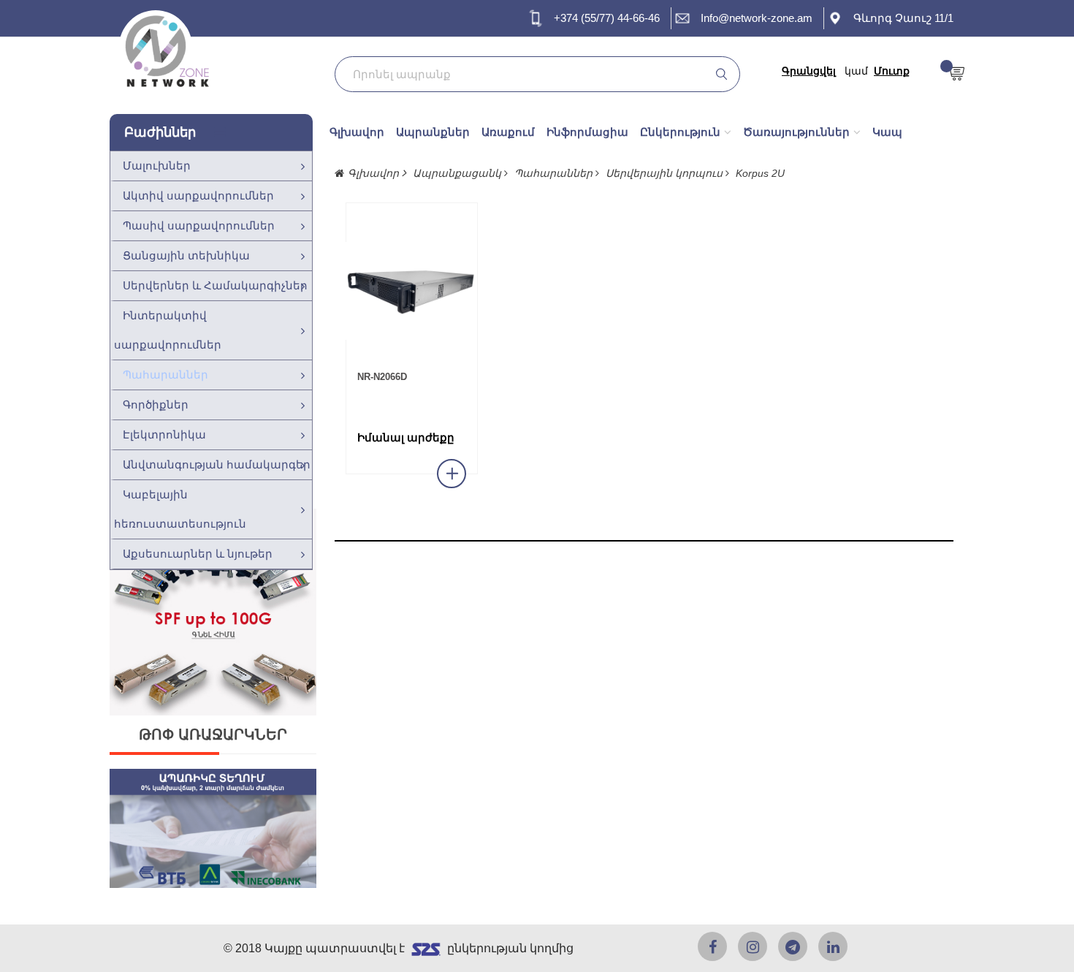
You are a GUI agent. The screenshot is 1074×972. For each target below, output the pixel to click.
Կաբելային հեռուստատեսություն (180, 509)
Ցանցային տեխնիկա (186, 255)
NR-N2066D (382, 376)
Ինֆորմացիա (587, 132)
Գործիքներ (155, 404)
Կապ (887, 132)
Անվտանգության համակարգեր (217, 464)
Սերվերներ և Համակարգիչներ (215, 285)
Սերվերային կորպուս (665, 173)
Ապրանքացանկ (458, 173)
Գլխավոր (357, 132)
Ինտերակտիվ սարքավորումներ (167, 330)
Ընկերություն (680, 132)
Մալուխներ (157, 165)
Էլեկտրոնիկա (164, 434)
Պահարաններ (165, 374)
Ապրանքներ (433, 132)
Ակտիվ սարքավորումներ (198, 195)
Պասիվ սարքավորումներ (199, 225)
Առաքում (508, 132)
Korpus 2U (760, 173)
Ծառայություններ (796, 132)
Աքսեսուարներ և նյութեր (198, 553)
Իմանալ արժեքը (405, 438)
